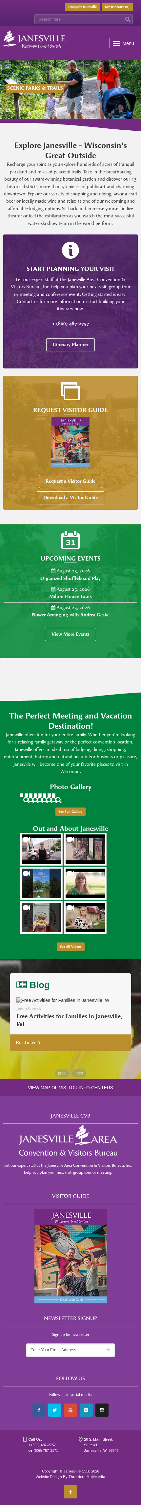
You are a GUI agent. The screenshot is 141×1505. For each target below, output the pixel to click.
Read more (26, 1043)
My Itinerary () (117, 7)
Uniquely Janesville (82, 7)
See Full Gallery (70, 812)
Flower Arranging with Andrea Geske (70, 615)
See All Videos (70, 947)
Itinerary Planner (70, 344)
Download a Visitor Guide (70, 497)
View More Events (70, 634)
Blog (38, 985)
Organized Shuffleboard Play (70, 578)
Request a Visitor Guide (70, 481)
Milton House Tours (70, 596)
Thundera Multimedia (87, 1477)
